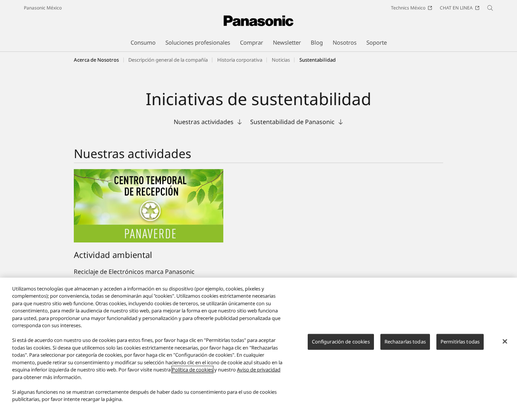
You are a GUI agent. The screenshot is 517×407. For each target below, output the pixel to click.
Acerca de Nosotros (96, 59)
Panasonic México (43, 8)
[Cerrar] (505, 341)
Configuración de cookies (341, 341)
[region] (258, 342)
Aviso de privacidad (258, 369)
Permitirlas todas (460, 341)
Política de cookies (192, 369)
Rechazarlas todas (405, 341)
